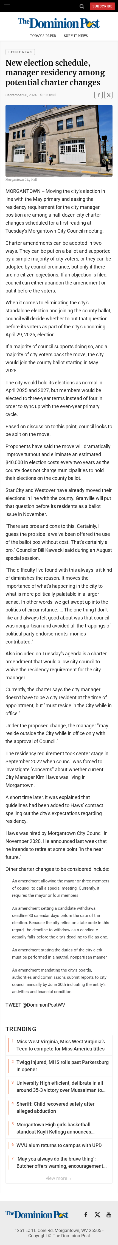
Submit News (76, 36)
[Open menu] (7, 6)
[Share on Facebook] (98, 95)
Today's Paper (43, 36)
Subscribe (102, 6)
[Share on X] (108, 95)
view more (57, 1178)
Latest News (20, 52)
